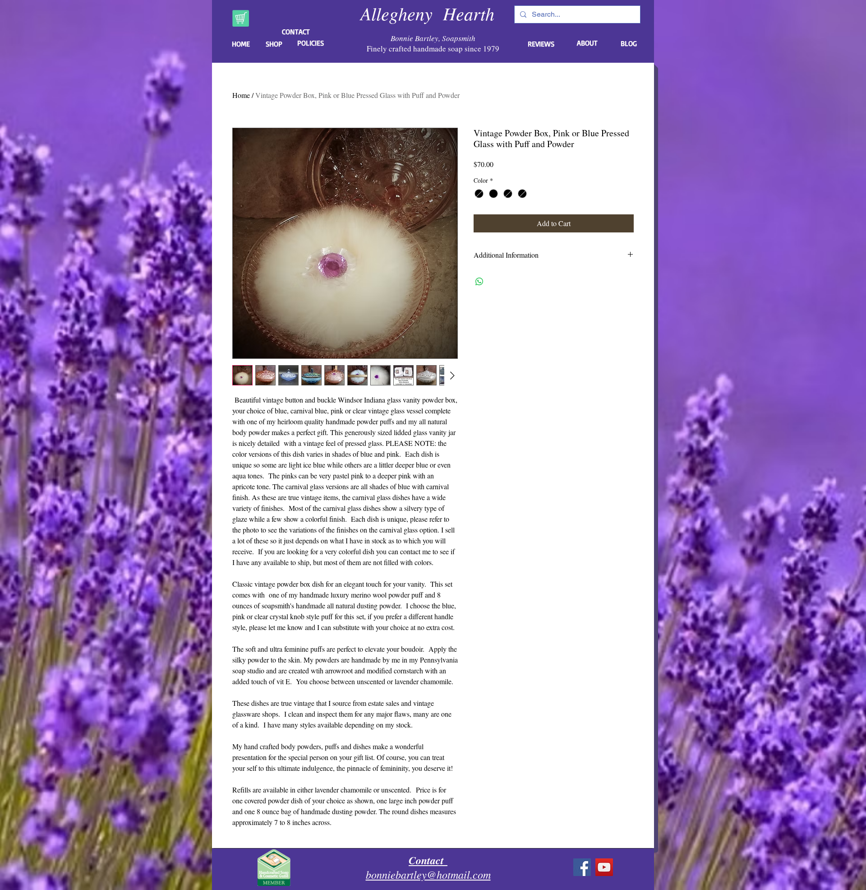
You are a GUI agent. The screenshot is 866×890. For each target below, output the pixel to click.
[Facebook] (582, 867)
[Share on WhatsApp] (479, 281)
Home (241, 95)
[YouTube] (604, 867)
